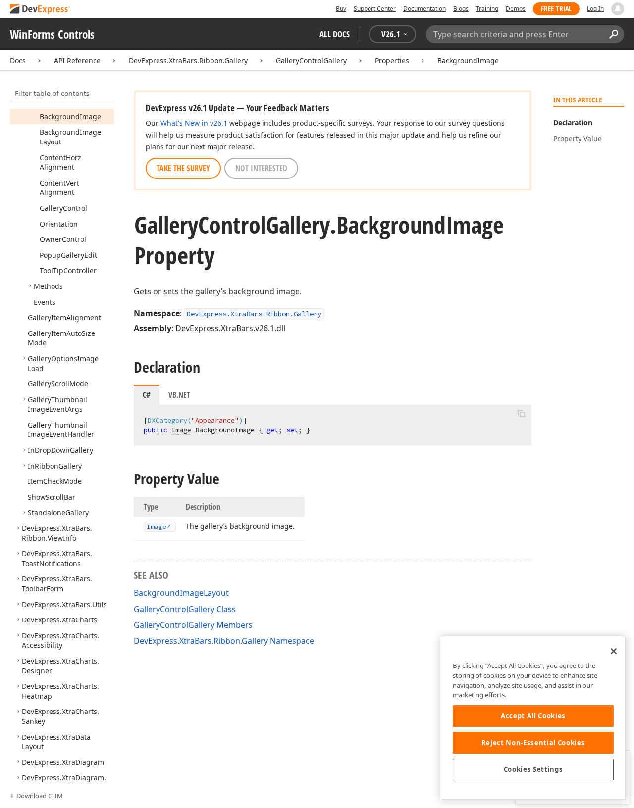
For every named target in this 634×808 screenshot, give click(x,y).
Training (487, 8)
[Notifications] (617, 8)
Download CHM (39, 795)
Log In (595, 8)
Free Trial (556, 8)
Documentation (424, 8)
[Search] (613, 34)
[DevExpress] (40, 9)
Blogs (461, 8)
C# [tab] (147, 394)
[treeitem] (70, 116)
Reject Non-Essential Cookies (533, 742)
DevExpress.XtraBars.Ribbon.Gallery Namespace (224, 640)
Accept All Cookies (533, 716)
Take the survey (183, 168)
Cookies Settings (533, 769)
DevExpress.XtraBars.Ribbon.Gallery (188, 60)
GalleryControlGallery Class (185, 609)
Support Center (375, 8)
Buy (341, 8)
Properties (392, 60)
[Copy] (521, 413)
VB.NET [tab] (179, 394)
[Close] (614, 651)
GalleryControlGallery (311, 60)
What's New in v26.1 (193, 123)
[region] (533, 718)
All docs (334, 34)
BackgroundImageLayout (181, 592)
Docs (18, 60)
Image (181, 430)
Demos (516, 8)
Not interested (261, 168)
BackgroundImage (468, 60)
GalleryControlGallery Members (193, 624)
